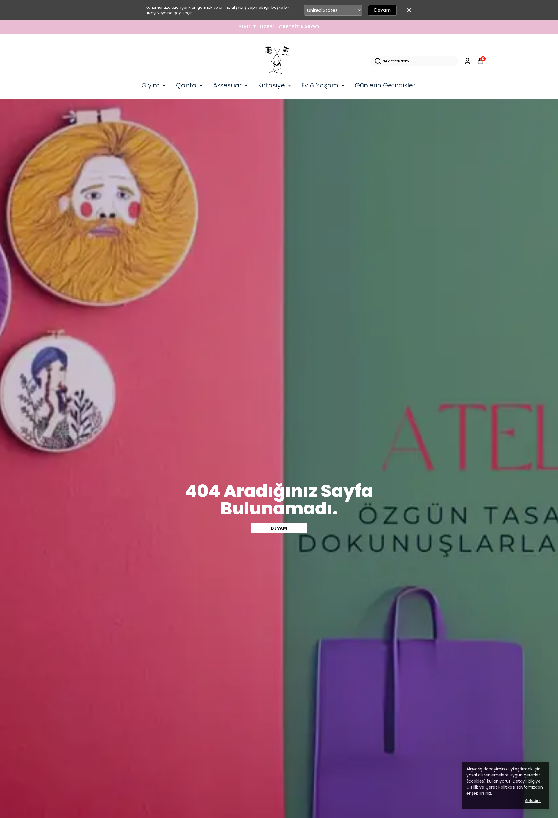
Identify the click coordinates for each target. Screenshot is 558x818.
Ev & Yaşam (319, 85)
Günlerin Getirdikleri (386, 85)
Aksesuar (227, 85)
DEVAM (279, 528)
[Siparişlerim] (467, 61)
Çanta (186, 85)
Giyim (151, 85)
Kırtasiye (271, 85)
